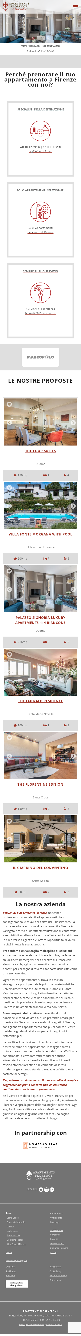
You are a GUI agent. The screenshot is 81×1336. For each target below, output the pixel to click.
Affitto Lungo (56, 1217)
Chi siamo (10, 1266)
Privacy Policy (55, 1266)
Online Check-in (57, 1243)
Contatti (53, 1239)
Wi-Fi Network (56, 1230)
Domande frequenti (59, 1247)
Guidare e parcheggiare (16, 1260)
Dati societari (55, 1280)
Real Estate (11, 1271)
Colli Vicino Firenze (15, 1239)
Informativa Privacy (58, 1275)
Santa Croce (12, 1230)
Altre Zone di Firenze (16, 1244)
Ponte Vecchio (13, 1235)
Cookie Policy (55, 1271)
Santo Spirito (13, 1217)
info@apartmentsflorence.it (31, 1324)
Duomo (10, 1226)
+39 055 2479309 (54, 1324)
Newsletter (55, 1234)
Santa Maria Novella (16, 1222)
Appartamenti (56, 1213)
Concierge (54, 1222)
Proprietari (10, 1275)
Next (72, 422)
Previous (9, 422)
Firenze (9, 1252)
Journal (53, 1252)
